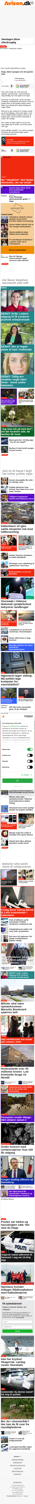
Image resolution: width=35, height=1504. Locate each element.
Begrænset (17, 786)
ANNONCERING (18, 1460)
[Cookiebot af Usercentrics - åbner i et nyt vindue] (25, 716)
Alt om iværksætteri (17, 250)
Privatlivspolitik (19, 1317)
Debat (4, 287)
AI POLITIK (18, 1468)
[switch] (30, 755)
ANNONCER (17, 1463)
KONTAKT (17, 1474)
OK (17, 780)
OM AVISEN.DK (17, 1471)
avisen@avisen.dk (17, 1492)
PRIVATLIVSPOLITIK (17, 1465)
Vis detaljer (25, 775)
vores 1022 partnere (13, 726)
